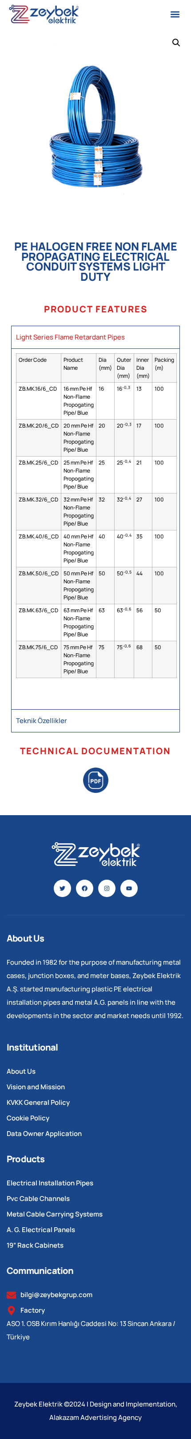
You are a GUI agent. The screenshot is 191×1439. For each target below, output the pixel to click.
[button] (174, 14)
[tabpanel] (95, 528)
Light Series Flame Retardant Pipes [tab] (70, 337)
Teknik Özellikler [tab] (41, 720)
